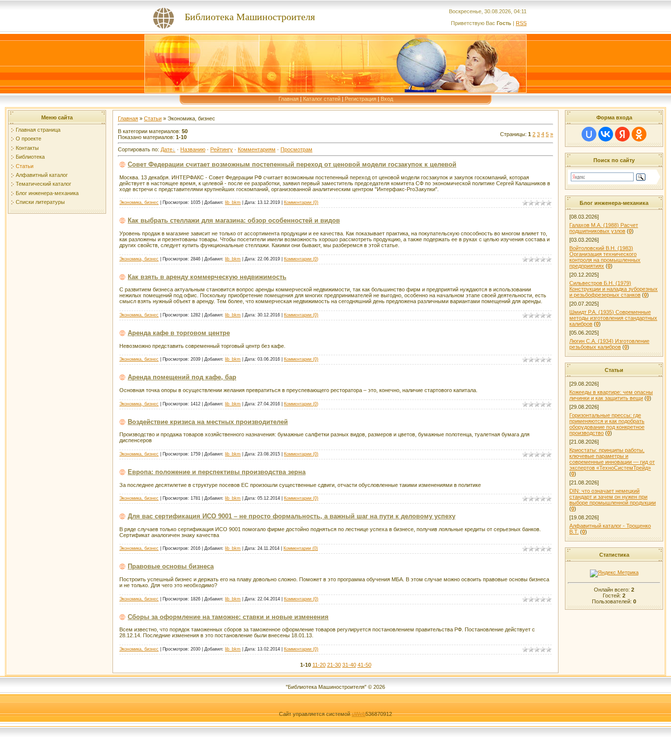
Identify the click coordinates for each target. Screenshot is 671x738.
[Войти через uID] (589, 134)
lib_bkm (233, 202)
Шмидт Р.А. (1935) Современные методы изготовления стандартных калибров (613, 318)
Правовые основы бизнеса (171, 566)
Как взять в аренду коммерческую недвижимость (207, 277)
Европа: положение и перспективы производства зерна (217, 472)
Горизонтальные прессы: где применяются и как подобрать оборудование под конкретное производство (606, 424)
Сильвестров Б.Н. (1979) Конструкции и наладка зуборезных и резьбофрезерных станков (613, 289)
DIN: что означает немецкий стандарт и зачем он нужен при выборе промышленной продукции (612, 497)
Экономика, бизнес (139, 202)
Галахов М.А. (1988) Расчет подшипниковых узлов (603, 228)
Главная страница (38, 130)
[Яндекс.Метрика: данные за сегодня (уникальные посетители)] (614, 573)
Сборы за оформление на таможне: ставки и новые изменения (228, 617)
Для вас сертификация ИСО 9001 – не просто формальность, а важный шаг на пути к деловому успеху (291, 516)
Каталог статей (321, 99)
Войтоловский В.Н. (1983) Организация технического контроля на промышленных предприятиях (605, 257)
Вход (387, 99)
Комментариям (257, 149)
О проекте (28, 139)
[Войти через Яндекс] (622, 134)
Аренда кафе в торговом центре (179, 333)
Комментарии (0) (301, 202)
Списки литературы (40, 202)
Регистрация (360, 99)
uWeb (358, 714)
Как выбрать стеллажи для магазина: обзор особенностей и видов (234, 220)
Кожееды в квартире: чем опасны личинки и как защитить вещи (611, 395)
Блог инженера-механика (47, 193)
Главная (289, 99)
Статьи (24, 166)
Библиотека (30, 157)
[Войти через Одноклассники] (639, 134)
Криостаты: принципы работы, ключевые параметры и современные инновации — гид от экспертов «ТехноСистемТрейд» (612, 459)
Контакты (27, 148)
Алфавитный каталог (42, 175)
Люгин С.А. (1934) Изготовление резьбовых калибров (609, 344)
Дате (166, 149)
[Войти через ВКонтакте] (605, 134)
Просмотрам (296, 149)
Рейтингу (221, 149)
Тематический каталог (43, 184)
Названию (192, 149)
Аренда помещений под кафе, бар (182, 377)
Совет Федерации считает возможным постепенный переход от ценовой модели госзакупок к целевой (292, 164)
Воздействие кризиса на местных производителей (208, 422)
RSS (521, 23)
